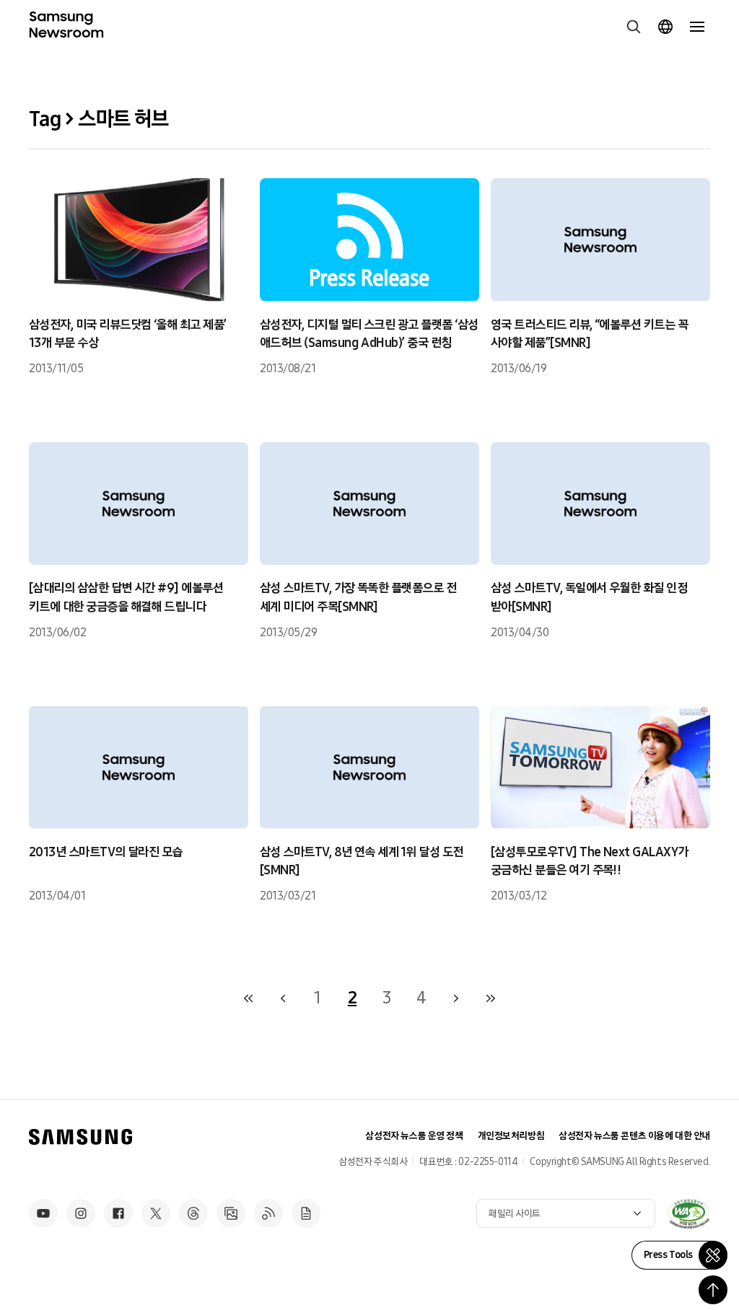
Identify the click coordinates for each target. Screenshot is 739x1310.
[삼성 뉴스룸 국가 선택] (665, 27)
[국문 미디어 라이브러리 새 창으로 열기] (231, 1213)
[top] (713, 1289)
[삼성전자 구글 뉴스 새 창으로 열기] (306, 1213)
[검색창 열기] (634, 27)
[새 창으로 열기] (688, 1213)
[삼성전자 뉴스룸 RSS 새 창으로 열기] (268, 1213)
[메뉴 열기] (697, 27)
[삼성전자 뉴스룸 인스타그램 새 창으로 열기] (80, 1213)
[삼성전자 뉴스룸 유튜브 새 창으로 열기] (43, 1213)
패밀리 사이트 (515, 1214)
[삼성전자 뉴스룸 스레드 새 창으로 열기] (193, 1213)
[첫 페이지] (248, 998)
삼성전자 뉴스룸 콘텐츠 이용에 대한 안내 (634, 1136)
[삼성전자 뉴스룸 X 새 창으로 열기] (155, 1213)
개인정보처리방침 (511, 1136)
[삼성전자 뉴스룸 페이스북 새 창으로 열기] (118, 1213)
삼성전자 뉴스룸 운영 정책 (414, 1136)
